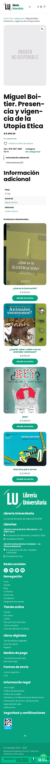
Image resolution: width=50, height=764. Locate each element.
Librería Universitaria (19, 513)
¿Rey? (25, 417)
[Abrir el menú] (29, 6)
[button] (42, 29)
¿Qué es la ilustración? (25, 288)
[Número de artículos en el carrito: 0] (41, 6)
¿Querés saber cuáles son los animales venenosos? (25, 350)
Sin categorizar (17, 18)
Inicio (6, 18)
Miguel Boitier (11, 202)
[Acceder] (38, 6)
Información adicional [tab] (17, 157)
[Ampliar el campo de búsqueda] (44, 6)
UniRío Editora (11, 211)
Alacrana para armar (25, 469)
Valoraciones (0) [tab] (14, 162)
